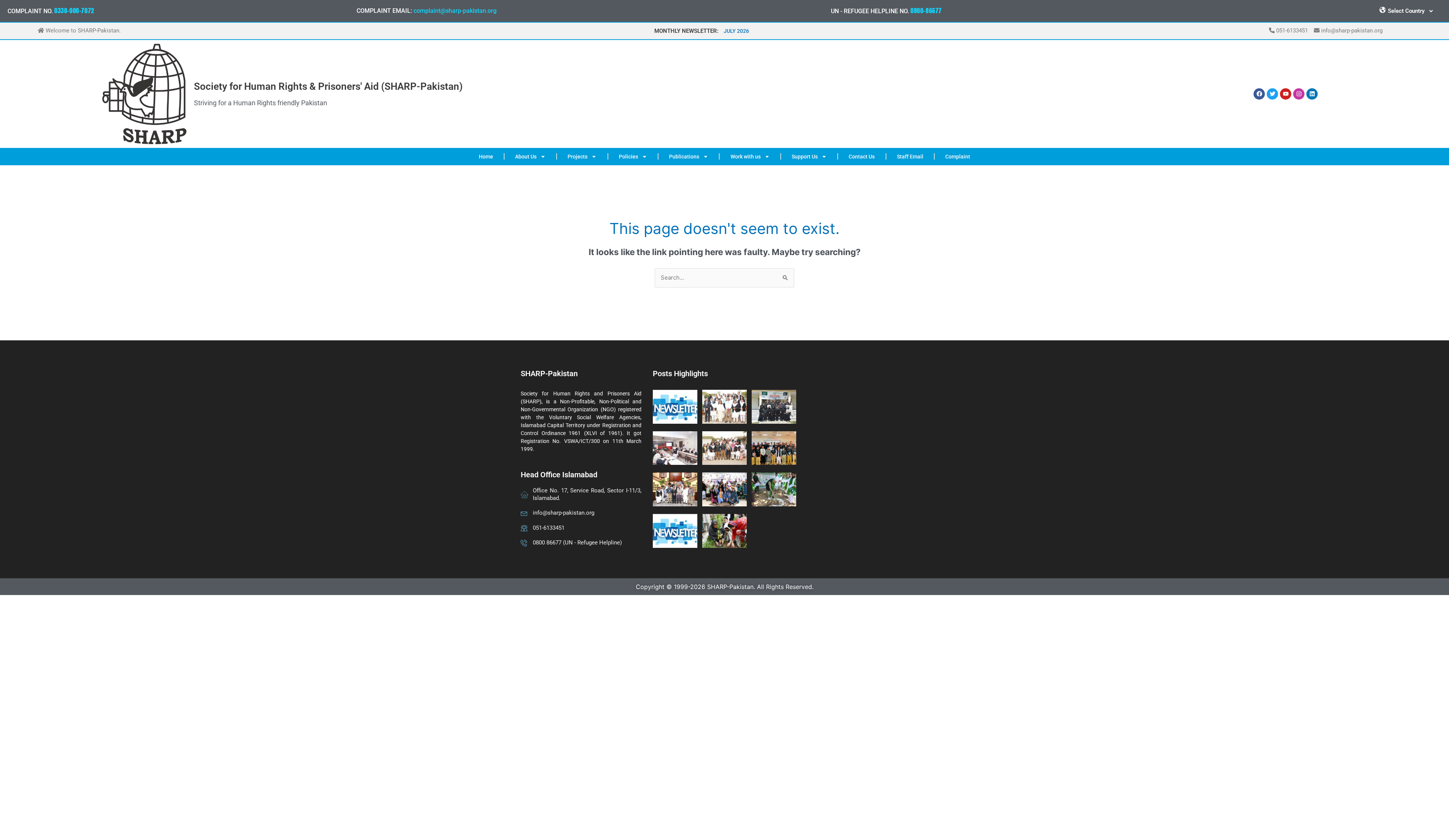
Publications (684, 157)
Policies (628, 157)
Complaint (957, 157)
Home (486, 157)
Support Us (805, 157)
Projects (578, 157)
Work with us (746, 157)
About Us (526, 157)
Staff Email (910, 157)
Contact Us (862, 157)
